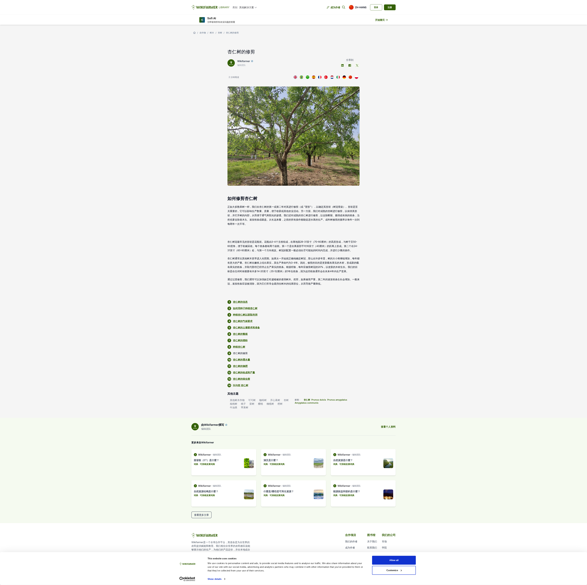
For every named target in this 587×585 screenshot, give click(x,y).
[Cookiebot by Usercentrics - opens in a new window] (187, 579)
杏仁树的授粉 (240, 340)
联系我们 (372, 547)
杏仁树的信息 (240, 301)
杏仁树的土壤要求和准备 (246, 327)
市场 (384, 541)
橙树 (280, 403)
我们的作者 (351, 541)
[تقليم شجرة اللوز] (307, 77)
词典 (196, 464)
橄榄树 (270, 403)
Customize (392, 570)
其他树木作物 (237, 400)
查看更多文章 (201, 514)
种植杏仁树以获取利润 (245, 314)
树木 (212, 32)
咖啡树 (263, 400)
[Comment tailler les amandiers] (320, 77)
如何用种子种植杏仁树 (245, 308)
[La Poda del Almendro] (314, 77)
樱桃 (260, 403)
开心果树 (275, 400)
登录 (376, 7)
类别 (235, 7)
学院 (384, 547)
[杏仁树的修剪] (350, 77)
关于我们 (372, 541)
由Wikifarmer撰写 (212, 424)
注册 (390, 7)
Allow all (394, 560)
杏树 (220, 32)
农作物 (202, 32)
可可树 (252, 400)
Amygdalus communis (306, 402)
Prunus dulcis (318, 399)
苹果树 (244, 407)
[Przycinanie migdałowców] (356, 77)
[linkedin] (342, 65)
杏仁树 (307, 399)
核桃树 (233, 403)
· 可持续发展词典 (207, 464)
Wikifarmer (243, 61)
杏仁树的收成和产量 (244, 372)
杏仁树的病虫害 (241, 378)
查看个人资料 (388, 426)
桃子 (243, 403)
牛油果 (233, 407)
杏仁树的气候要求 (243, 321)
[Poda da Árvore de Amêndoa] (301, 77)
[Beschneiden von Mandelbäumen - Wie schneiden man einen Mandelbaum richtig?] (344, 77)
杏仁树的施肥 (240, 366)
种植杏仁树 (239, 346)
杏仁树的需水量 (241, 359)
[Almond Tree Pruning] (295, 77)
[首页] (194, 32)
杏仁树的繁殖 (240, 333)
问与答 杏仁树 (240, 385)
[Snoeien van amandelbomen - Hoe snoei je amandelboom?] (332, 77)
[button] (357, 7)
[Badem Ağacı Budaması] (326, 77)
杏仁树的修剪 (232, 32)
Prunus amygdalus (337, 399)
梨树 (251, 403)
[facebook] (349, 65)
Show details (215, 579)
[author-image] (195, 426)
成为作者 (335, 7)
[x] (357, 65)
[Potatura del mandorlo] (338, 77)
